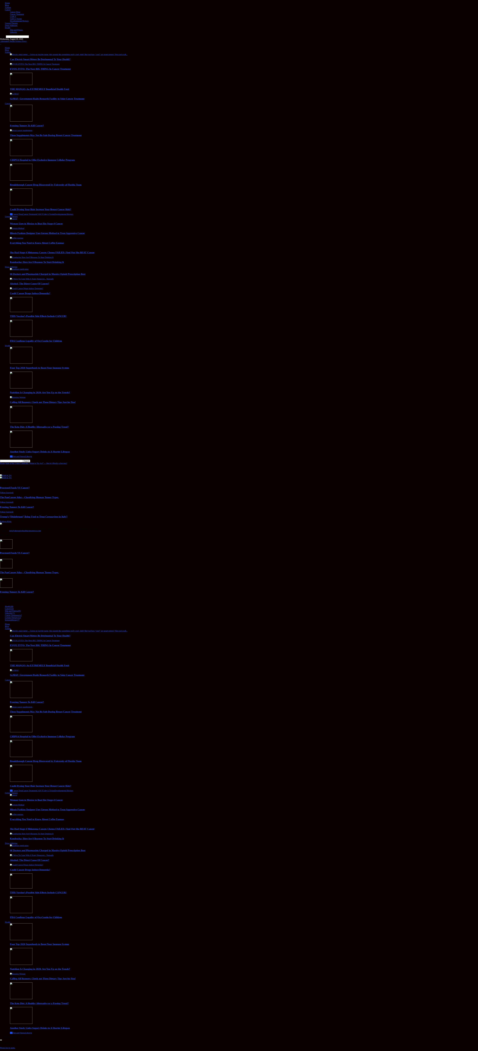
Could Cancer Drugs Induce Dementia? (30, 293)
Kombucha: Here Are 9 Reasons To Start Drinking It (37, 262)
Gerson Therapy (11, 23)
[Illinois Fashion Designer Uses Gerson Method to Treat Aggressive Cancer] (17, 228)
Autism (8, 7)
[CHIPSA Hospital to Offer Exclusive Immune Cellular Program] (21, 155)
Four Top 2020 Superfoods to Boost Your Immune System (39, 368)
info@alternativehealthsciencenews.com (25, 531)
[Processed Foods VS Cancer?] (6, 548)
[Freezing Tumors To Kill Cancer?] (21, 121)
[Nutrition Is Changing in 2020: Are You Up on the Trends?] (21, 388)
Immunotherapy (12, 620)
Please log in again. (7, 1048)
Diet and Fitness (16, 30)
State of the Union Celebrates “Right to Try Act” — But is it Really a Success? (36, 463)
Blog (7, 5)
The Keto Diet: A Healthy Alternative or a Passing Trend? (39, 427)
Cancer (8, 10)
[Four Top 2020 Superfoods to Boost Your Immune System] (21, 363)
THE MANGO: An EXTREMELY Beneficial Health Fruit (39, 89)
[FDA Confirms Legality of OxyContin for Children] (21, 336)
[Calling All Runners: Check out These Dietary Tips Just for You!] (17, 397)
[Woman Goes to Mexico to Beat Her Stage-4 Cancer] (13, 219)
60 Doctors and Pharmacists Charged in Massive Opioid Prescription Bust (47, 274)
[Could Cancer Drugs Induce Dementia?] (26, 288)
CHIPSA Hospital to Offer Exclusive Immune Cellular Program (42, 160)
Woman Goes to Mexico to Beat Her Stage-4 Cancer (36, 223)
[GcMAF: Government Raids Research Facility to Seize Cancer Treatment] (14, 94)
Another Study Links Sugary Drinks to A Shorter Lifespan (40, 451)
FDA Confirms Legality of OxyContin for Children (36, 341)
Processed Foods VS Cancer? (15, 487)
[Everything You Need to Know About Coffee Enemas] (16, 238)
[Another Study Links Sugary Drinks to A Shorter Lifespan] (21, 447)
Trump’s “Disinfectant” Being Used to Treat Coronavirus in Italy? (33, 516)
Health (7, 28)
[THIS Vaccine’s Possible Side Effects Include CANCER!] (21, 311)
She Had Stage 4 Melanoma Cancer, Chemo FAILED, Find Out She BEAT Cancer (52, 252)
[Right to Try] (6, 475)
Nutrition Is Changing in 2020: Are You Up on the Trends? (40, 392)
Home (7, 3)
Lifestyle (13, 32)
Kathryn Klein (5, 521)
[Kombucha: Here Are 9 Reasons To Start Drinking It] (31, 257)
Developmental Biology (19, 21)
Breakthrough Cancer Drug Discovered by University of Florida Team (46, 184)
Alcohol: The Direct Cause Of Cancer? (29, 283)
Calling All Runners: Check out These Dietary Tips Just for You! (43, 402)
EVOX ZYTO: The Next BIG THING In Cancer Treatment (40, 69)
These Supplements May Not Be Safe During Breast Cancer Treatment (46, 135)
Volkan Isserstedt (6, 493)
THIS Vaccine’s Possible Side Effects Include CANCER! (38, 316)
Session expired (6, 1044)
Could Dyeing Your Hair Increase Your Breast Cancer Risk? (40, 209)
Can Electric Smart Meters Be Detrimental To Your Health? (40, 59)
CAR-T (13, 16)
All (11, 214)
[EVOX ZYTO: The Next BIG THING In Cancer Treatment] (35, 64)
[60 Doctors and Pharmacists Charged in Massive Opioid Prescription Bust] (19, 269)
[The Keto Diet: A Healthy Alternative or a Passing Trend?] (21, 422)
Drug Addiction (11, 25)
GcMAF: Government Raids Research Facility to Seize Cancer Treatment (47, 98)
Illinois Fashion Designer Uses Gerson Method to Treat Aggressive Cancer (47, 233)
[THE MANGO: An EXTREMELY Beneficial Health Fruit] (21, 84)
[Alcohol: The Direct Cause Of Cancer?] (32, 279)
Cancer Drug (15, 12)
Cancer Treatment (17, 14)
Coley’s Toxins (16, 19)
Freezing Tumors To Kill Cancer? (27, 125)
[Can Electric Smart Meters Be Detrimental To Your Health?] (68, 54)
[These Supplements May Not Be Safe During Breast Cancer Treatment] (21, 130)
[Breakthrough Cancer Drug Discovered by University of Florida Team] (21, 180)
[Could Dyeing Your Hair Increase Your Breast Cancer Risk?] (21, 205)
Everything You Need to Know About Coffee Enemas (37, 243)
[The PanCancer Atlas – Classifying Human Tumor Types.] (6, 568)
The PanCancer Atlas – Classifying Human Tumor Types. (29, 497)
